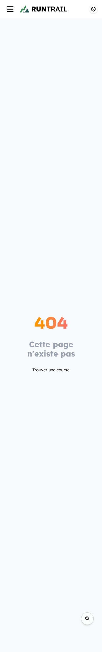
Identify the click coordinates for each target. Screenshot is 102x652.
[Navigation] (10, 9)
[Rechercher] (87, 618)
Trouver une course (51, 369)
